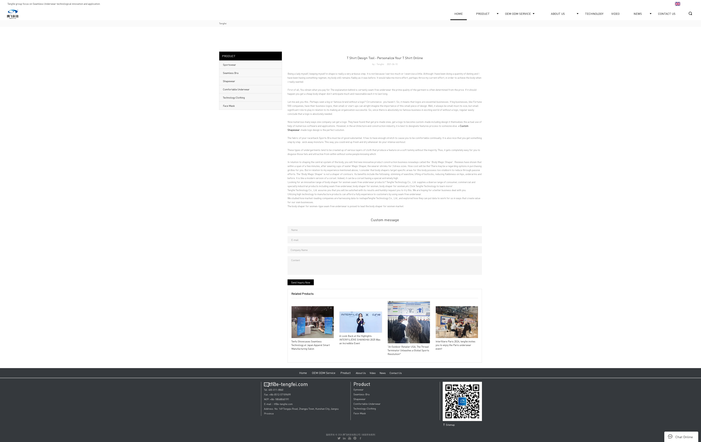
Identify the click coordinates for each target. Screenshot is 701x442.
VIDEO (615, 14)
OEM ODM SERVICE (518, 14)
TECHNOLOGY (594, 14)
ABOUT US (558, 14)
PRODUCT (483, 14)
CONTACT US (666, 14)
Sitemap (450, 424)
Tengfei (223, 23)
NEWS (638, 14)
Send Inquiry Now (300, 282)
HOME (458, 14)
